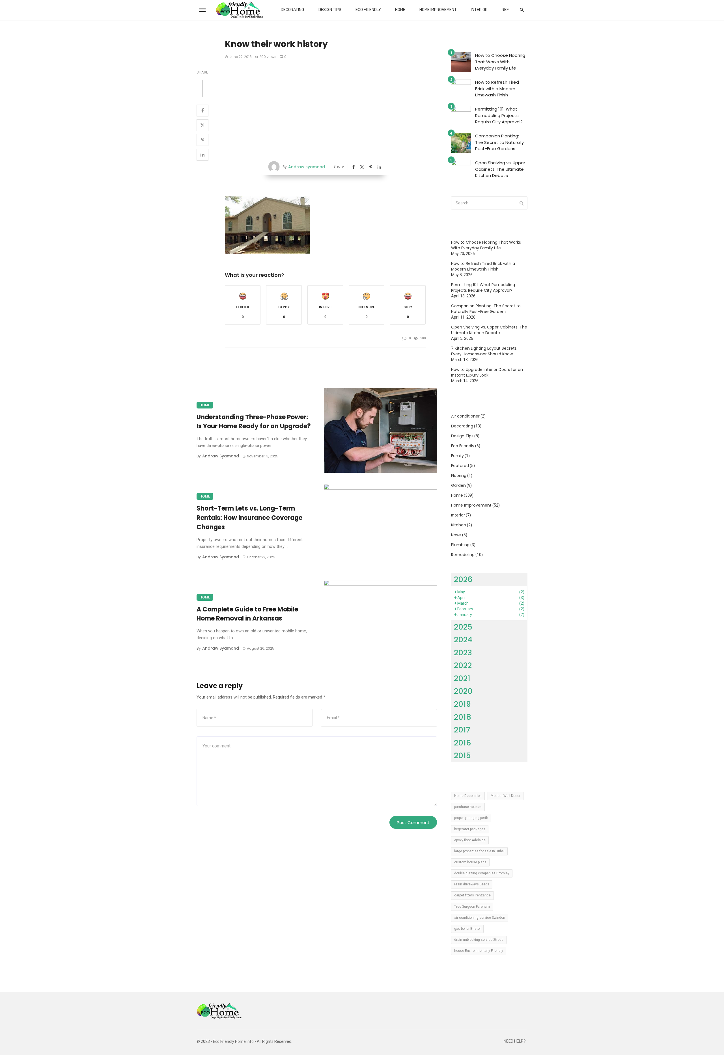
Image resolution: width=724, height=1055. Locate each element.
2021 (462, 678)
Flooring (458, 475)
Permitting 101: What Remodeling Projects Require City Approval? (499, 115)
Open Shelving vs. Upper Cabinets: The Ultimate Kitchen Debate (500, 169)
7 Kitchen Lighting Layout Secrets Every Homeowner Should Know (484, 351)
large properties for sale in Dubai (479, 851)
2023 (463, 652)
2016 (462, 742)
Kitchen (458, 525)
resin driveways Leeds (471, 884)
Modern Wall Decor (505, 796)
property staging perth (471, 818)
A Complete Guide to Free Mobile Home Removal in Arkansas (247, 614)
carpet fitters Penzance (472, 895)
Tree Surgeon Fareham (472, 907)
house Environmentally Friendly (478, 951)
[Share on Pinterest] (202, 140)
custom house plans (470, 862)
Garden (458, 485)
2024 (463, 639)
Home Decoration (468, 796)
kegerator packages (469, 829)
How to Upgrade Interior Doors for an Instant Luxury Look (487, 372)
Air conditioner (465, 416)
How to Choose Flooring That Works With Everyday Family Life (500, 61)
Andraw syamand (306, 167)
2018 (462, 717)
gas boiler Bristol (467, 929)
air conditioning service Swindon (479, 918)
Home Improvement (438, 9)
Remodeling (463, 554)
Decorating (292, 9)
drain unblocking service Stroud (478, 940)
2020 (463, 691)
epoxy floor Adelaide (470, 840)
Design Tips (329, 9)
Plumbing (460, 545)
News (456, 535)
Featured (460, 465)
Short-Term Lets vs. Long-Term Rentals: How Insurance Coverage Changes (249, 517)
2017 (462, 729)
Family (457, 456)
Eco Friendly (368, 9)
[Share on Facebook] (202, 110)
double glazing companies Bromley (481, 873)
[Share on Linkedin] (202, 155)
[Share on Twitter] (202, 125)
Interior (479, 9)
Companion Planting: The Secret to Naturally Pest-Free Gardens (499, 142)
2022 (463, 665)
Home (400, 9)
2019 (462, 704)
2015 (462, 755)
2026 (463, 579)
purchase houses (468, 807)
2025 (463, 626)
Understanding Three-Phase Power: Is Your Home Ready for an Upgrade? (254, 422)
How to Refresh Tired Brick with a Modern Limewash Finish (497, 88)
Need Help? (515, 1041)
